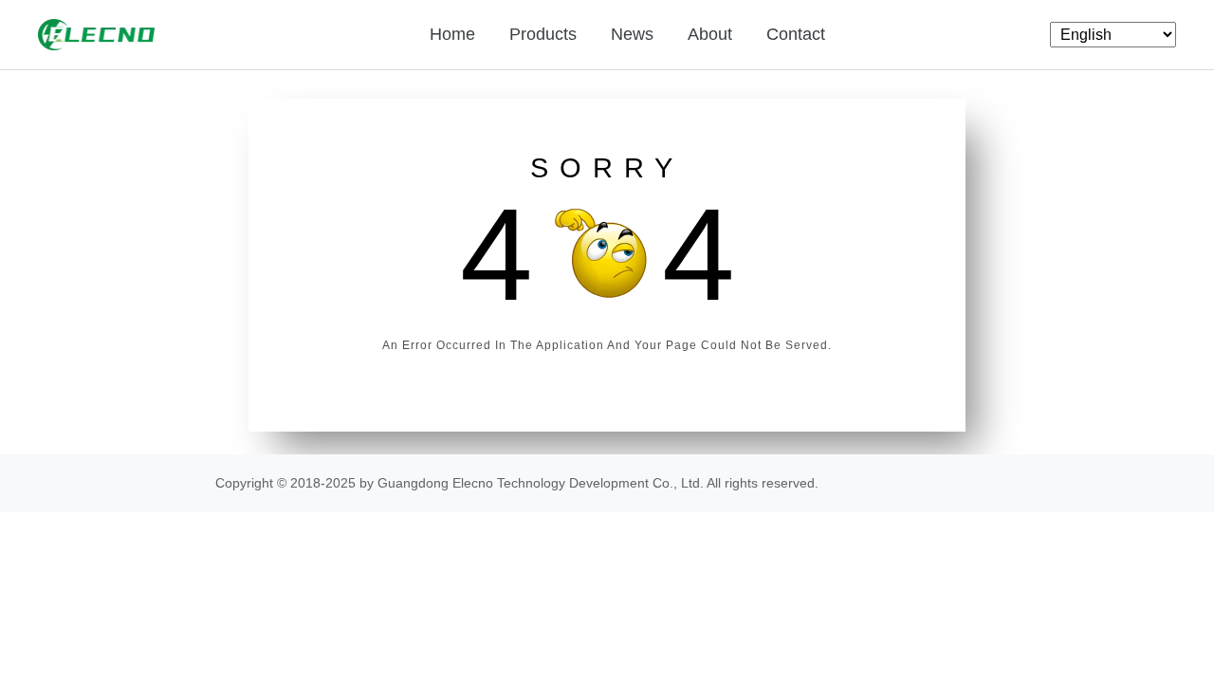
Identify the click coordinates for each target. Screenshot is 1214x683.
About (710, 34)
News (632, 34)
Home (452, 34)
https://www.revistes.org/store (910, 482)
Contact (795, 34)
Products (543, 34)
